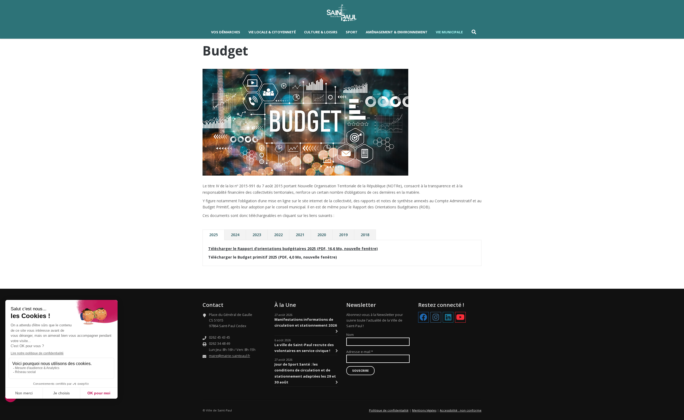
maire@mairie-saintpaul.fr (229, 356)
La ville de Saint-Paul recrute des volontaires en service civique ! (304, 347)
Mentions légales (424, 410)
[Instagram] (436, 317)
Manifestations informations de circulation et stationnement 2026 (305, 322)
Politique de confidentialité (389, 410)
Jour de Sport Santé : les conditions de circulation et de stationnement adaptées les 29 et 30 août (305, 373)
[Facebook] (423, 317)
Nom (350, 334)
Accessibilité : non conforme (460, 410)
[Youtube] (460, 317)
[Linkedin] (448, 317)
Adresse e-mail (359, 352)
